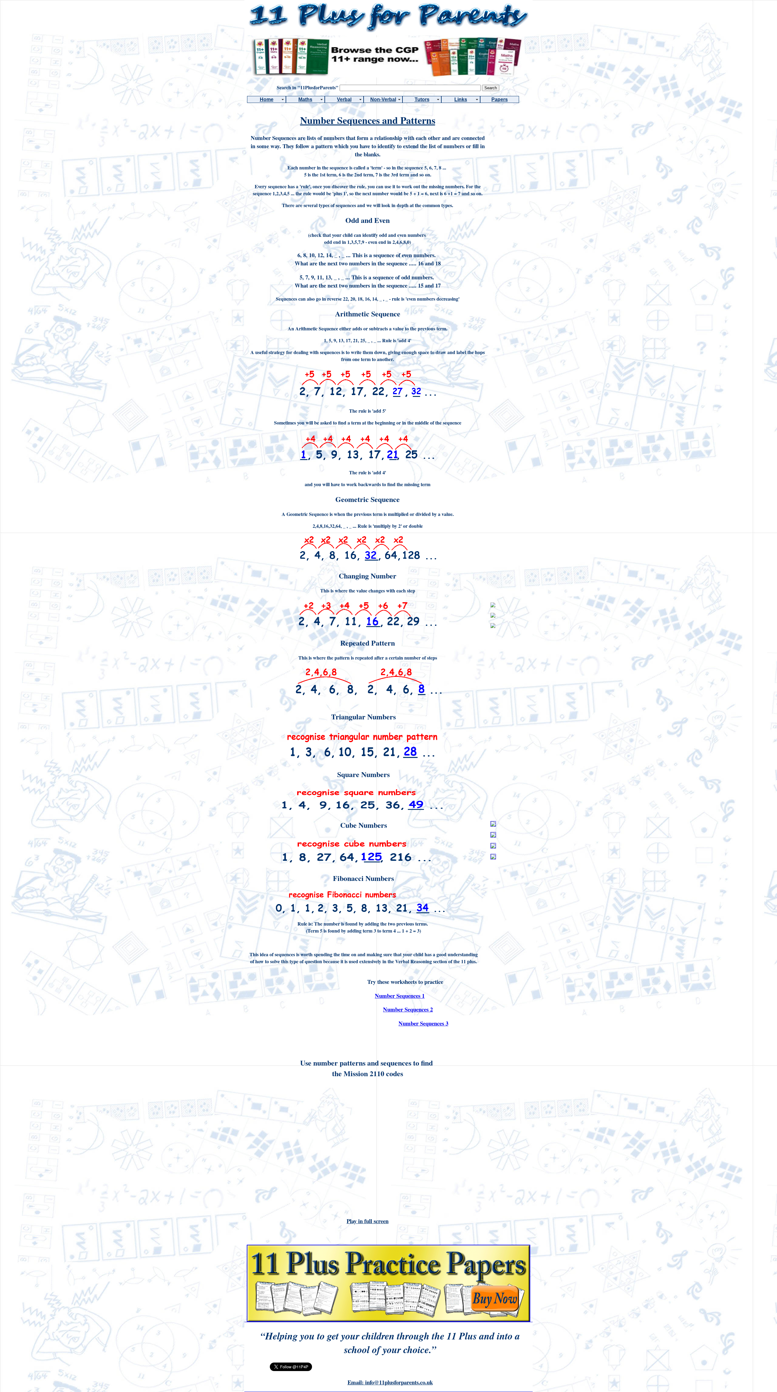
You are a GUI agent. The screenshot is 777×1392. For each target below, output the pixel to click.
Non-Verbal (383, 99)
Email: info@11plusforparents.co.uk (390, 1382)
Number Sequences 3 (423, 1023)
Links (460, 99)
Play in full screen (367, 1221)
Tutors (422, 99)
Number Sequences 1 (400, 995)
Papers (499, 99)
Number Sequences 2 (408, 1009)
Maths (305, 99)
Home (266, 99)
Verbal (344, 99)
